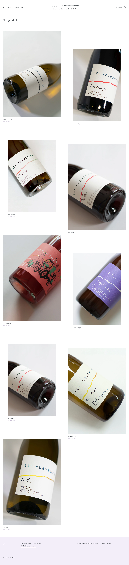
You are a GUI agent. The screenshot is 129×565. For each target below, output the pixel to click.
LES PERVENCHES (10, 557)
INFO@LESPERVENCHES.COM (28, 547)
